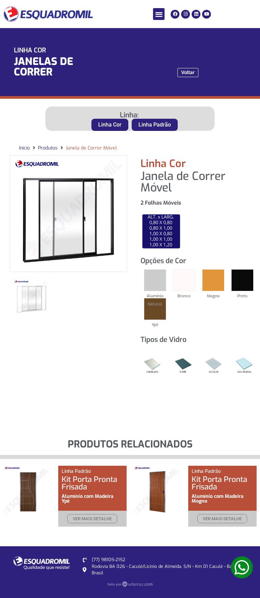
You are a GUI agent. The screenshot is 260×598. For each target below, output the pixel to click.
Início (24, 148)
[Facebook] (175, 14)
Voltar (188, 72)
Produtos (48, 148)
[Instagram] (185, 14)
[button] (159, 14)
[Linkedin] (196, 14)
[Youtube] (206, 14)
